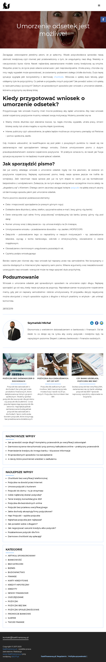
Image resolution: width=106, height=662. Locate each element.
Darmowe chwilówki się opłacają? (25, 536)
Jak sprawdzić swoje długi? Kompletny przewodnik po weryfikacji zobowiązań (47, 442)
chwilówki (58, 77)
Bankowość (15, 560)
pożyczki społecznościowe (23, 609)
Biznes (11, 568)
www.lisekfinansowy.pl (12, 654)
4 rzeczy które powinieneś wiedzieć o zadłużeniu (32, 459)
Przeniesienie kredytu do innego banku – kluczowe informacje (39, 451)
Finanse (12, 576)
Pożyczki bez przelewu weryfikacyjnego (28, 507)
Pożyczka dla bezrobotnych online (25, 503)
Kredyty (12, 589)
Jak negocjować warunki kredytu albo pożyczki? (32, 528)
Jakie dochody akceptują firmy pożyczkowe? (30, 511)
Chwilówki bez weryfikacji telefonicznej (27, 478)
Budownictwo (16, 572)
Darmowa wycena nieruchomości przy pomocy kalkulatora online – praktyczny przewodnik (53, 446)
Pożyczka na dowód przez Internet (25, 482)
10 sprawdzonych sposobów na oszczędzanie (30, 455)
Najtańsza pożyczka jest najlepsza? (25, 520)
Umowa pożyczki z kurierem (22, 486)
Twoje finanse (16, 622)
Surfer (12, 618)
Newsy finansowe (18, 593)
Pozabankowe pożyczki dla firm (23, 532)
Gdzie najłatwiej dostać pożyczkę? (25, 495)
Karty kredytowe (18, 580)
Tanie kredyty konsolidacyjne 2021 (25, 499)
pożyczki (75, 187)
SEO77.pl (15, 656)
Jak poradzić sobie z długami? (23, 524)
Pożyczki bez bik (17, 605)
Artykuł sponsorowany (21, 555)
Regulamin (62, 656)
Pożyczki (13, 601)
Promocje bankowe (19, 614)
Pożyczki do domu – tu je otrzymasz (25, 491)
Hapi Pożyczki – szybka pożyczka (24, 515)
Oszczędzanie (15, 597)
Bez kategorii (15, 564)
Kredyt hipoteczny (18, 585)
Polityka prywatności (77, 656)
